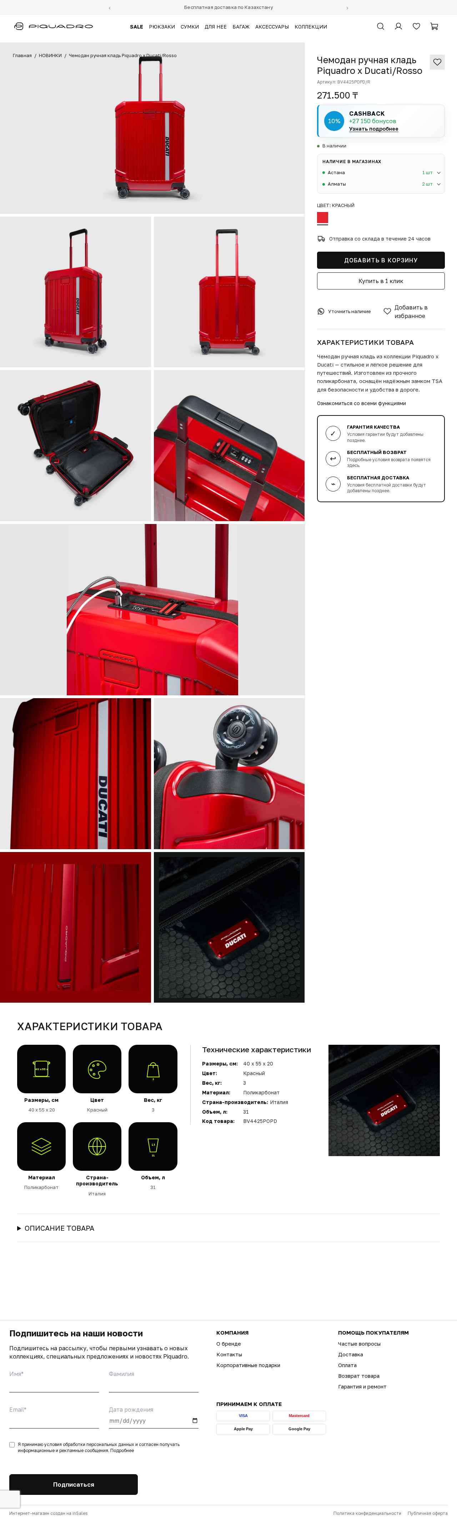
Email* (17, 1409)
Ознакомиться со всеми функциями (361, 403)
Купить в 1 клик (380, 280)
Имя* (16, 1373)
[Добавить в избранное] (437, 62)
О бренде (228, 1343)
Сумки (190, 27)
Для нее (216, 27)
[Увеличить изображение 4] (75, 445)
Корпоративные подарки (248, 1365)
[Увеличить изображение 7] (75, 773)
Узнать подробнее (373, 128)
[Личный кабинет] (398, 26)
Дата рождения (131, 1409)
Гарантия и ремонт (362, 1386)
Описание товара (59, 1228)
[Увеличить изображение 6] (152, 609)
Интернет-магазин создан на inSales (48, 1513)
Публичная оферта (428, 1513)
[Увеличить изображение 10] (229, 927)
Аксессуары (272, 27)
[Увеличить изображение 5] (229, 445)
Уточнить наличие (349, 311)
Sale (136, 27)
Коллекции (311, 27)
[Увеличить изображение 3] (229, 292)
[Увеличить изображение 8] (229, 773)
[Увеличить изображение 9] (75, 927)
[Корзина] (434, 26)
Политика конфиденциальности (367, 1513)
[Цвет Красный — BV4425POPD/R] (322, 218)
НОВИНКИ (50, 55)
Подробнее (122, 1450)
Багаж (241, 27)
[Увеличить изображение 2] (75, 292)
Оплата (347, 1365)
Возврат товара (359, 1375)
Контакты (229, 1354)
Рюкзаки (162, 27)
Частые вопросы (359, 1343)
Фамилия (121, 1373)
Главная (22, 55)
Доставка (350, 1354)
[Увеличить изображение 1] (152, 128)
